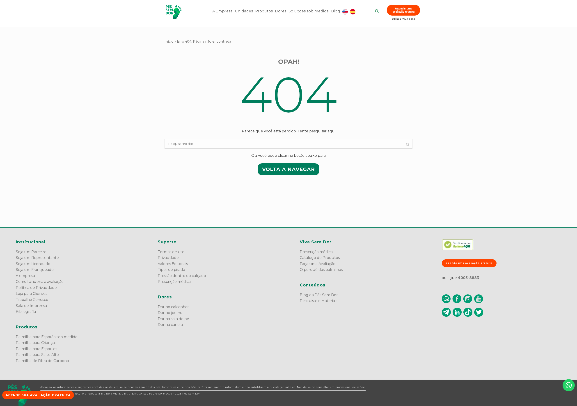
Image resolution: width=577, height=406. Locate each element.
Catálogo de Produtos (320, 258)
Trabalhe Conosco (32, 300)
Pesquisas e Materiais (318, 301)
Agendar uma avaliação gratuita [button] (403, 10)
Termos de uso (171, 252)
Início (169, 41)
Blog (335, 11)
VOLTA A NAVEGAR (288, 169)
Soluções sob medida (308, 11)
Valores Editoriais (173, 264)
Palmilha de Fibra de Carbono (42, 361)
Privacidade (168, 258)
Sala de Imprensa (31, 306)
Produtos (264, 11)
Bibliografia (26, 311)
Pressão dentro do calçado (182, 276)
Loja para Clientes (31, 293)
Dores (280, 11)
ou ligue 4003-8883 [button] (403, 18)
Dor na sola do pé (173, 319)
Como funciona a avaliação (40, 281)
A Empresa (222, 11)
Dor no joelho (170, 313)
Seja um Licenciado (33, 264)
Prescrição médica (174, 281)
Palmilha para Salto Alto (37, 355)
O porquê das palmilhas (321, 270)
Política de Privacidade (36, 288)
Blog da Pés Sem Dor (319, 295)
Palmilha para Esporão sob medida (46, 337)
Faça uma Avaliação (317, 264)
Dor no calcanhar (173, 307)
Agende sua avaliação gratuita (38, 395)
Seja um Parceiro (31, 252)
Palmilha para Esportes (36, 349)
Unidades (244, 11)
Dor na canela (170, 325)
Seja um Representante (37, 258)
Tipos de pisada (171, 270)
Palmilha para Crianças (36, 343)
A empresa (25, 276)
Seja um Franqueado (35, 270)
